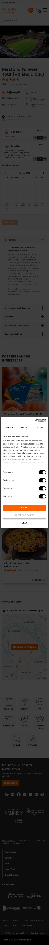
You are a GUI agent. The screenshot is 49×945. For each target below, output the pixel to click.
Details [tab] (24, 427)
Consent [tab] (9, 427)
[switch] (42, 480)
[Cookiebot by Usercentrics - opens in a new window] (35, 420)
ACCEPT (25, 508)
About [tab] (40, 427)
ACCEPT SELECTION (24, 515)
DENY (24, 523)
